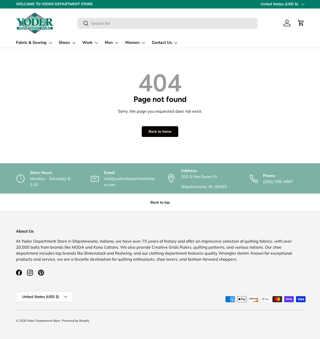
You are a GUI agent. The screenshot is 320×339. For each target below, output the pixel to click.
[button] (301, 23)
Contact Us (162, 42)
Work (87, 42)
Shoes (64, 42)
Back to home (160, 131)
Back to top (160, 202)
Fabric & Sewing (31, 42)
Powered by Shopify (75, 320)
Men (109, 42)
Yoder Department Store (43, 320)
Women (132, 42)
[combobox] (167, 23)
